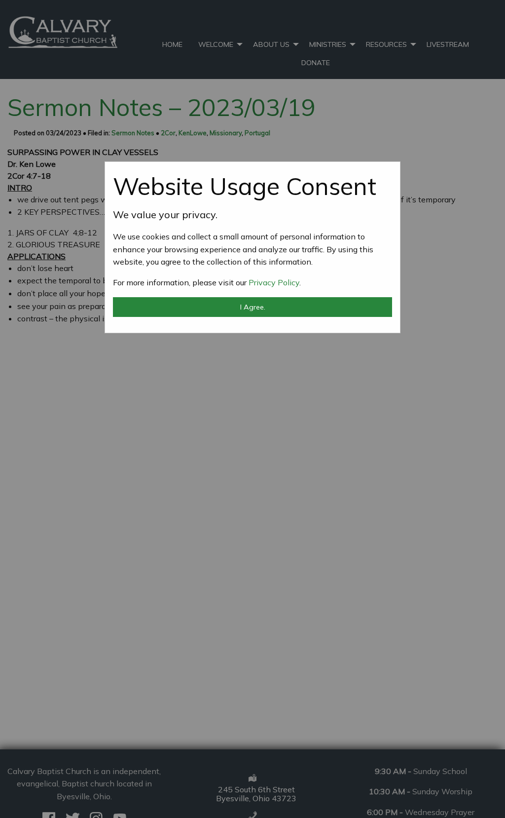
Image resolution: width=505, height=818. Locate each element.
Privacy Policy (274, 282)
